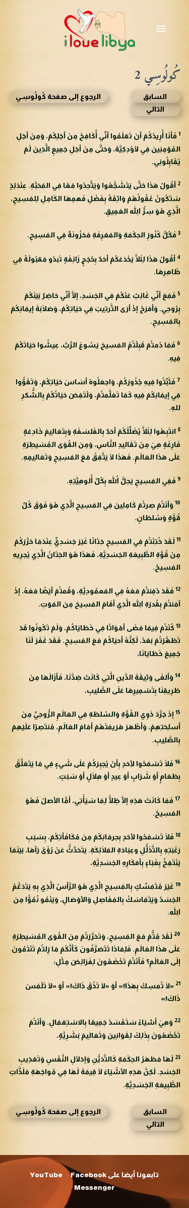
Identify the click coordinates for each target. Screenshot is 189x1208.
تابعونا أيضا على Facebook (115, 1175)
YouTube (46, 1175)
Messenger (94, 1187)
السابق (155, 96)
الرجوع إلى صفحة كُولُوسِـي (58, 96)
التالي (155, 109)
